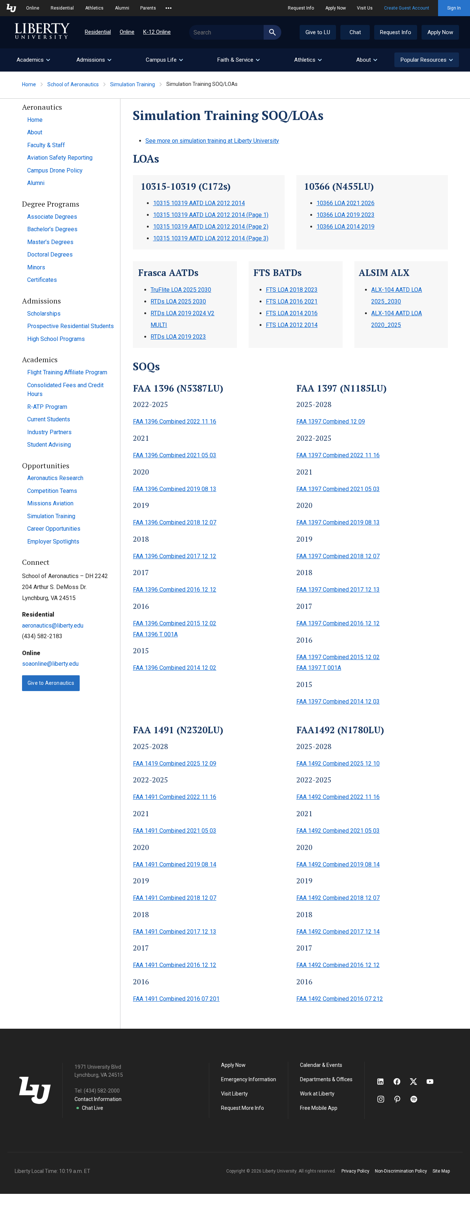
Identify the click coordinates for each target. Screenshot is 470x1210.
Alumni (122, 8)
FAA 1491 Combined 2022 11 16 (174, 796)
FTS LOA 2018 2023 (292, 289)
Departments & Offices (326, 1079)
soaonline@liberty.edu (50, 663)
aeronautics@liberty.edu (52, 625)
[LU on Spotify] (417, 1099)
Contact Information (98, 1099)
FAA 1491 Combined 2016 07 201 (176, 998)
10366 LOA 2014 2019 (346, 226)
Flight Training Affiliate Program (67, 372)
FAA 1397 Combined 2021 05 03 (338, 489)
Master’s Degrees (50, 242)
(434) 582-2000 (102, 1091)
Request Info (301, 8)
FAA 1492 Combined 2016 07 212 (339, 998)
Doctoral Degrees (50, 254)
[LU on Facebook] (400, 1082)
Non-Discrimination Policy (401, 1171)
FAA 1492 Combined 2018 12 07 (338, 897)
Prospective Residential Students (70, 326)
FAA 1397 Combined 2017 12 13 (338, 589)
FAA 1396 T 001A (155, 634)
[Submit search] (272, 32)
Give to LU (318, 32)
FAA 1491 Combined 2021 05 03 (174, 830)
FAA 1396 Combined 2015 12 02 (174, 623)
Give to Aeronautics (51, 683)
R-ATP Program (47, 406)
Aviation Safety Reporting (60, 157)
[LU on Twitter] (417, 1082)
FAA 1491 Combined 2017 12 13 (174, 931)
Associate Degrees (52, 216)
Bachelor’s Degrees (52, 229)
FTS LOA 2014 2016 (292, 313)
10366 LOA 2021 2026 (346, 203)
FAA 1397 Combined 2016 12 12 (338, 623)
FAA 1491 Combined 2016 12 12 (174, 965)
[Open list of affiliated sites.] (168, 8)
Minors (36, 267)
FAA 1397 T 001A (318, 667)
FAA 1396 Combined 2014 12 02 (174, 667)
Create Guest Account (406, 8)
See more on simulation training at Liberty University (212, 140)
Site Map (441, 1171)
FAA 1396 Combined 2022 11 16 (174, 421)
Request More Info (242, 1108)
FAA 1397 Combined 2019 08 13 (338, 522)
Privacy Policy (355, 1171)
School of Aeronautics (73, 84)
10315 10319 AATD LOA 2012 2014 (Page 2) (210, 226)
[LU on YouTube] (433, 1082)
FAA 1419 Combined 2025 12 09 (174, 763)
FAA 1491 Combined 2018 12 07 (174, 897)
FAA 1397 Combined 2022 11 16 (338, 455)
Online (32, 8)
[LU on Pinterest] (400, 1099)
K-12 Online (157, 32)
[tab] (33, 60)
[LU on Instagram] (384, 1099)
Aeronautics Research (55, 478)
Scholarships (44, 313)
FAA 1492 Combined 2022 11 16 (338, 796)
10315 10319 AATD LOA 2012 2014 (199, 203)
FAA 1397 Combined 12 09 (330, 421)
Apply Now (335, 8)
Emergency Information (248, 1079)
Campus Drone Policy (55, 170)
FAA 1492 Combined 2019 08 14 (338, 864)
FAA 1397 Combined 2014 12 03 (338, 701)
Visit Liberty (234, 1094)
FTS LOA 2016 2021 (292, 301)
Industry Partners (49, 432)
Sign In (454, 8)
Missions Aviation (50, 503)
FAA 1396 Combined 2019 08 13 (174, 489)
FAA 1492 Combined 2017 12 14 (338, 931)
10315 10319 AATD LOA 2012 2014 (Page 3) (210, 238)
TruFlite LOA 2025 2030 (181, 289)
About (34, 132)
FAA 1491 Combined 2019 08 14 (174, 864)
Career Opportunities (53, 528)
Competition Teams (52, 490)
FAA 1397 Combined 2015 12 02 (338, 657)
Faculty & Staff (46, 145)
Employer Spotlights (53, 541)
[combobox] (235, 32)
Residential (62, 8)
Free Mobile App (318, 1108)
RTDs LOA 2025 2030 (178, 301)
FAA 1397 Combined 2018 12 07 (338, 556)
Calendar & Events (321, 1065)
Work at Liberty (317, 1094)
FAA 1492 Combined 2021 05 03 (338, 830)
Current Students (48, 419)
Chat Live (92, 1108)
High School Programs (56, 338)
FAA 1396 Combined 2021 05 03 (174, 455)
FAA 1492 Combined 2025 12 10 (338, 763)
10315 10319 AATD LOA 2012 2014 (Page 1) (210, 214)
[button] (426, 59)
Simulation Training (132, 84)
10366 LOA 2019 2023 (346, 214)
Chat (355, 32)
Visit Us (365, 8)
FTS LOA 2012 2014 (292, 324)
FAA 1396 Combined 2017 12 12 (174, 556)
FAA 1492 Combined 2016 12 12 (338, 965)
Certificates (42, 279)
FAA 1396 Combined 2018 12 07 (174, 522)
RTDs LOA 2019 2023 (178, 336)
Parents (148, 8)
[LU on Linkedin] (384, 1082)
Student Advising (49, 444)
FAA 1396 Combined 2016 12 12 (174, 589)
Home (29, 84)
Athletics (94, 8)
